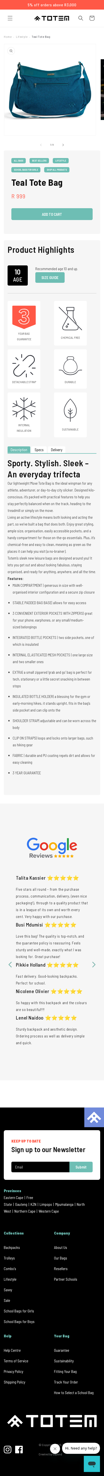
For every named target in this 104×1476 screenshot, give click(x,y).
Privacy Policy (13, 1371)
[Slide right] (63, 144)
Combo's (10, 1268)
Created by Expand (50, 1454)
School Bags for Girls (26, 169)
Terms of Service (16, 1361)
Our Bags (60, 1258)
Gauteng (21, 1204)
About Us (60, 1247)
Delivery (56, 449)
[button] (10, 18)
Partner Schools (65, 1279)
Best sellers (39, 160)
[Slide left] (40, 144)
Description (19, 449)
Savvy (8, 1289)
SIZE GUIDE (50, 277)
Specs (39, 449)
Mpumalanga (64, 1204)
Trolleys (9, 1258)
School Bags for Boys (19, 1321)
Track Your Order (66, 1382)
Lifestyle (22, 36)
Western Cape (49, 1211)
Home (8, 36)
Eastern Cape (13, 1197)
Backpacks (12, 1247)
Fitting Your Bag (65, 1371)
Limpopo (46, 1204)
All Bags (18, 160)
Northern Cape (24, 1211)
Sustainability (64, 1361)
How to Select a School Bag (74, 1392)
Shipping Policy (14, 1382)
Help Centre (12, 1350)
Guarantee (61, 1350)
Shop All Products (57, 169)
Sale (7, 1300)
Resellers (61, 1268)
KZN (33, 1204)
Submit (81, 1167)
